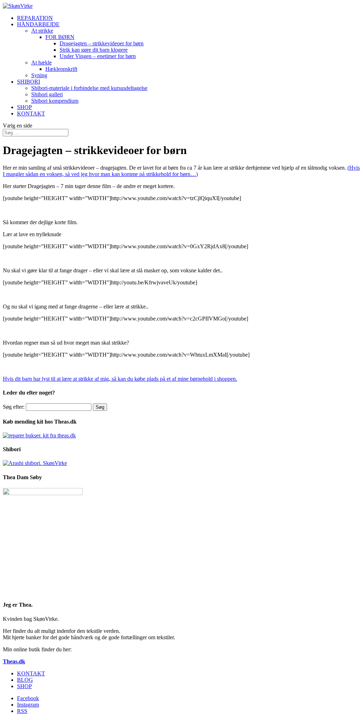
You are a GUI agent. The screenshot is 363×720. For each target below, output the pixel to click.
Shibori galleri (47, 94)
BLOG (25, 680)
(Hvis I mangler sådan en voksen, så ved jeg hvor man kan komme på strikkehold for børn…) (181, 171)
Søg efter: (13, 407)
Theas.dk (14, 661)
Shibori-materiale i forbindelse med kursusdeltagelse (89, 88)
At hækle (41, 62)
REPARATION (35, 18)
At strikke (42, 31)
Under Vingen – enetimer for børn (98, 56)
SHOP (24, 107)
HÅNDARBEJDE (38, 24)
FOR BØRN (59, 37)
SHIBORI (28, 82)
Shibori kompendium (54, 101)
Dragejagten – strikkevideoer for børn (102, 43)
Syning (39, 75)
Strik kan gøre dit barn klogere (94, 50)
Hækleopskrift (61, 69)
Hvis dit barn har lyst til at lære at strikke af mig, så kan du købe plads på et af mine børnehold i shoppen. (120, 379)
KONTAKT (31, 113)
